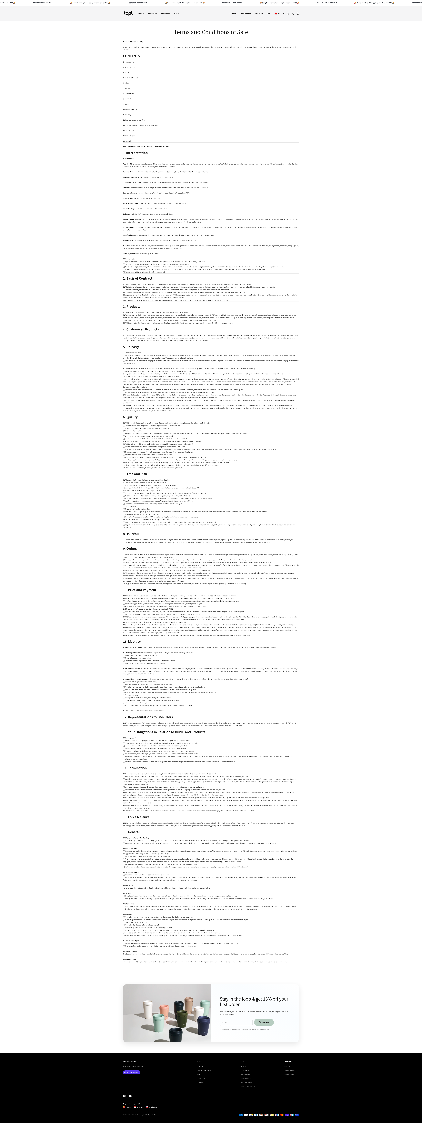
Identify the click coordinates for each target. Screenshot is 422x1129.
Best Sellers (152, 14)
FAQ (268, 14)
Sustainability (245, 14)
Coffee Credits (289, 1074)
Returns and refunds (248, 1086)
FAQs (198, 1074)
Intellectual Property (204, 1070)
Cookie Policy (245, 1070)
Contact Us (201, 1078)
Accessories (165, 14)
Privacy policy (246, 1078)
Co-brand (288, 1066)
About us (200, 1066)
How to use (259, 14)
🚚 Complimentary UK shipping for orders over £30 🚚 (100, 3)
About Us (232, 14)
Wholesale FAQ (290, 1070)
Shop (140, 14)
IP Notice (200, 1082)
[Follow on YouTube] (130, 1096)
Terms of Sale (245, 1074)
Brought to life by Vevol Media (148, 1115)
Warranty (244, 1066)
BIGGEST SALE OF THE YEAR (53, 3)
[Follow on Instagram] (124, 1096)
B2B (175, 14)
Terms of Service (246, 1082)
